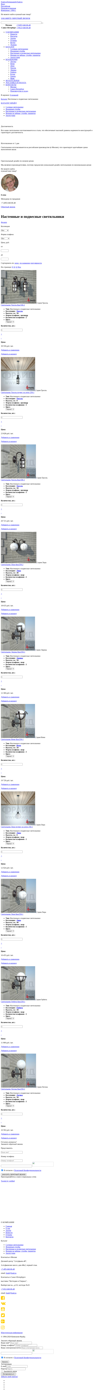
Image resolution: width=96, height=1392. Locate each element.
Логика (20, 1095)
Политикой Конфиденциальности (27, 1170)
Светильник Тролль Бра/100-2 (13, 305)
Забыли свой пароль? (9, 1377)
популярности (36, 263)
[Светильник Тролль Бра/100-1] (18, 478)
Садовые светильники (14, 107)
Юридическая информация (11, 1333)
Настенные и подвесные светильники (21, 111)
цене (16, 263)
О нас (8, 1228)
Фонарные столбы (13, 109)
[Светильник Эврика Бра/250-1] (18, 650)
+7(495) (23, 25)
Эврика (20, 658)
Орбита (20, 1008)
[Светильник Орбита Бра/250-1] (18, 1000)
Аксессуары (10, 115)
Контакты (9, 1237)
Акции (8, 1230)
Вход (3, 4)
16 (14, 267)
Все (19, 267)
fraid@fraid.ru (11, 1273)
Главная (9, 1226)
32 (17, 267)
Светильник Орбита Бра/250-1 (13, 1002)
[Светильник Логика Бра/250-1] (19, 1087)
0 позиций (14, 95)
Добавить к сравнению (10, 350)
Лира (19, 571)
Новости (9, 1233)
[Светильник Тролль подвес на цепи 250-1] (18, 390)
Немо (19, 746)
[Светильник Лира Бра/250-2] (19, 562)
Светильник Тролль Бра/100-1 (13, 480)
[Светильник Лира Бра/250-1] (19, 912)
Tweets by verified (8, 1181)
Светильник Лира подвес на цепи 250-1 (17, 827)
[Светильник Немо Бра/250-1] (18, 737)
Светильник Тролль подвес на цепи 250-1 (17, 392)
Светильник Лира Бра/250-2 (12, 565)
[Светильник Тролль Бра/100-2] (19, 303)
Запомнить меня (10, 1371)
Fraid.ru (4, 2)
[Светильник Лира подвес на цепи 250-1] (18, 825)
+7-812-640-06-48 (8, 1289)
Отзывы (9, 1235)
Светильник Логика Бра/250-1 (13, 1089)
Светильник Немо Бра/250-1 (12, 739)
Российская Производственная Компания (8, 8)
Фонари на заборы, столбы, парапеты (21, 113)
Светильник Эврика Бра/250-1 (13, 652)
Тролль (20, 311)
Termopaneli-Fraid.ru (14, 2)
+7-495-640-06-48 (8, 1269)
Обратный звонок (8, 207)
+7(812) (23, 28)
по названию (25, 263)
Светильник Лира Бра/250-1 (12, 914)
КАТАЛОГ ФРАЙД (9, 103)
